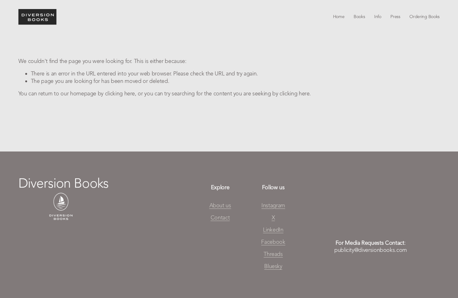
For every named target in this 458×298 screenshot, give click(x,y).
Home (339, 16)
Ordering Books (424, 16)
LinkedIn (273, 229)
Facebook (273, 241)
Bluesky (273, 266)
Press (395, 16)
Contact (220, 217)
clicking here (120, 93)
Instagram (273, 205)
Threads (273, 254)
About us (220, 205)
